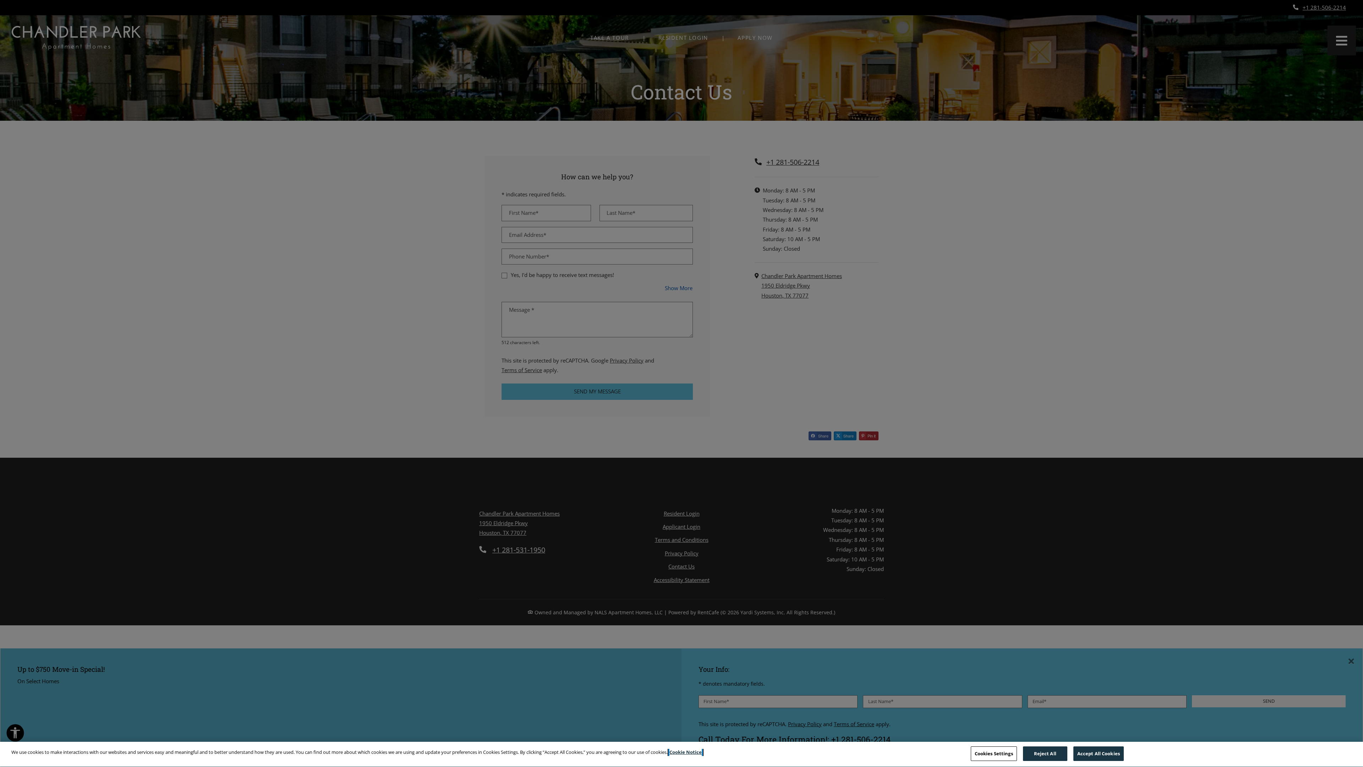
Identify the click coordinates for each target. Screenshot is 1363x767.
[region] (681, 754)
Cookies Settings (994, 753)
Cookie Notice (685, 752)
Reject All (1045, 753)
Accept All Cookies (1098, 753)
